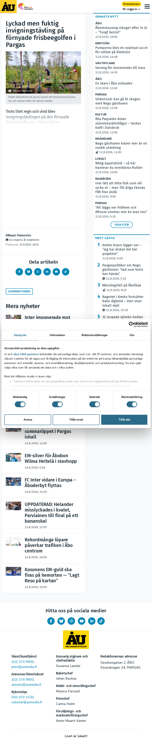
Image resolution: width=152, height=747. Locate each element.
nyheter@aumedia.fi (26, 702)
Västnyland (105, 63)
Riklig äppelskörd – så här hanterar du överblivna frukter (119, 167)
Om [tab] (132, 335)
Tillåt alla (124, 419)
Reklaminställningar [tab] (95, 335)
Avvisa (28, 419)
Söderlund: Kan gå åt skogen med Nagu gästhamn (117, 103)
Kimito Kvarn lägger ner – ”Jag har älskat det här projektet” (122, 251)
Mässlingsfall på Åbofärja (121, 287)
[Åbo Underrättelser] (76, 639)
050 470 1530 (22, 697)
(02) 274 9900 (22, 662)
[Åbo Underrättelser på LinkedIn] (91, 621)
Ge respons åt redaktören (24, 240)
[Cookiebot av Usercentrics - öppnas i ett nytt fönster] (131, 324)
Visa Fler (122, 225)
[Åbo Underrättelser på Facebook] (51, 621)
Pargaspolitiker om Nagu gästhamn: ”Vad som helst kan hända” (122, 271)
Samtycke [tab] (20, 335)
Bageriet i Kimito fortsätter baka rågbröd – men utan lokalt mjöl (122, 303)
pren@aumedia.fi (24, 667)
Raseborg (103, 179)
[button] (131, 9)
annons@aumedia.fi (26, 684)
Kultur (100, 114)
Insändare (103, 139)
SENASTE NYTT (107, 17)
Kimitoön (102, 43)
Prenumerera (131, 4)
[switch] (57, 404)
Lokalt (100, 159)
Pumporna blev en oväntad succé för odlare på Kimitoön (121, 52)
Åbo (98, 23)
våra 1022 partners (26, 354)
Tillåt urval (76, 419)
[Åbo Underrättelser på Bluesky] (61, 621)
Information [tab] (57, 335)
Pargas (101, 94)
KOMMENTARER (19, 291)
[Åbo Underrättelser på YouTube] (81, 621)
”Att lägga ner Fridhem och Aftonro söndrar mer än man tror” (121, 211)
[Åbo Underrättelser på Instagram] (71, 621)
